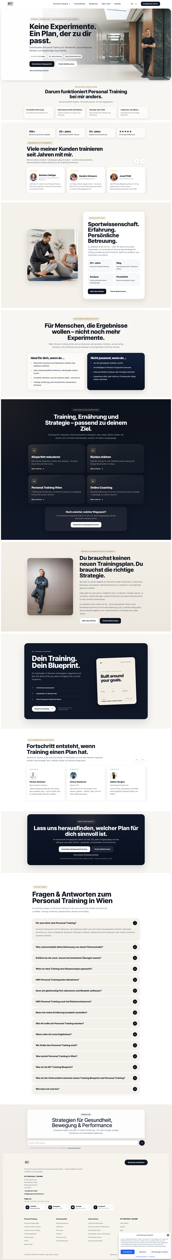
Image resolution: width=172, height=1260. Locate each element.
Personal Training (60, 4)
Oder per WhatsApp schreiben (39, 70)
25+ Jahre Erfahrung (55, 56)
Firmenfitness (79, 4)
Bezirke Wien (28, 1244)
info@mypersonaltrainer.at (34, 1194)
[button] (168, 1235)
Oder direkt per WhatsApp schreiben (86, 855)
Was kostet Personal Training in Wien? (56, 1056)
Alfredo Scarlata (35, 1208)
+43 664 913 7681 (30, 1191)
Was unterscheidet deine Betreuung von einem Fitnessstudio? (69, 947)
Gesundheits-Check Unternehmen (99, 1234)
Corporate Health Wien (95, 1223)
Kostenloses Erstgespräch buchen (86, 525)
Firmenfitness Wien (94, 1230)
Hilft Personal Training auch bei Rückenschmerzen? (64, 1001)
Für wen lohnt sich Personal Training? (56, 923)
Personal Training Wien (31, 1223)
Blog (121, 1230)
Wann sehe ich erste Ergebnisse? (54, 1034)
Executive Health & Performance (98, 1227)
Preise (26, 1241)
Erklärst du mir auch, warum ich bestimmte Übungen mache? (68, 958)
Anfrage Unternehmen (95, 1241)
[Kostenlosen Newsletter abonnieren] (142, 1143)
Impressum (152, 1256)
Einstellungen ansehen (160, 1252)
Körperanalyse (29, 1237)
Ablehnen (142, 1252)
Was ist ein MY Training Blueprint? (54, 1067)
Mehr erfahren (37, 469)
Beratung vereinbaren (136, 1162)
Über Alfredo (124, 1223)
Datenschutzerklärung (142, 1256)
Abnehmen (59, 1227)
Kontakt (117, 4)
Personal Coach (61, 1237)
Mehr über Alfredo (97, 291)
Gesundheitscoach (62, 1241)
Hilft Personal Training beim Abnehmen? (57, 979)
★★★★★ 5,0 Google (38, 56)
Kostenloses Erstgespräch (42, 64)
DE (132, 4)
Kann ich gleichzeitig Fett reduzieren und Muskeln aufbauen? (69, 990)
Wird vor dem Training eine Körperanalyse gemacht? (64, 968)
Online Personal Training (32, 1230)
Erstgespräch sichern (150, 4)
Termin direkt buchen (66, 64)
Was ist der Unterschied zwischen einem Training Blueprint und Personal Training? (80, 1078)
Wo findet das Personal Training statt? (56, 1045)
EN (136, 4)
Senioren (59, 1234)
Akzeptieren (127, 1252)
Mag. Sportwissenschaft (73, 56)
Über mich (106, 4)
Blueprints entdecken (44, 709)
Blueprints (93, 4)
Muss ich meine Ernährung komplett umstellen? (61, 1012)
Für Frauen (59, 1230)
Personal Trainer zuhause (32, 1227)
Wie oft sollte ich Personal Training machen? (60, 1023)
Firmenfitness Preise (94, 1237)
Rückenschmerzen (62, 1223)
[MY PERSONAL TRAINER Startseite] (27, 1163)
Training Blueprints (30, 1234)
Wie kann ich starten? (47, 1089)
